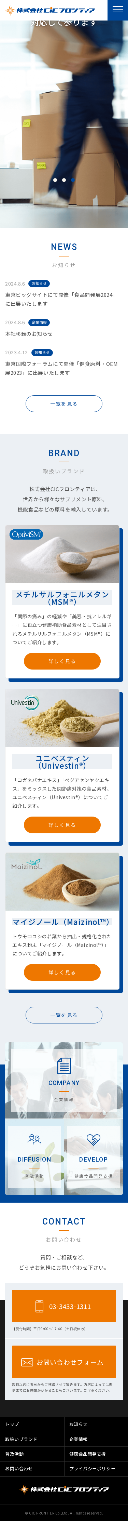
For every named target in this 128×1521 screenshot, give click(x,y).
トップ (12, 1424)
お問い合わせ (19, 1468)
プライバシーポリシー (92, 1468)
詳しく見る (62, 661)
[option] (64, 124)
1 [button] (55, 180)
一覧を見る (64, 403)
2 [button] (64, 180)
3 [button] (73, 180)
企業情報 (39, 322)
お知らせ (39, 283)
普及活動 (14, 1454)
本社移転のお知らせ (29, 333)
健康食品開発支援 (87, 1454)
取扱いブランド (21, 1439)
